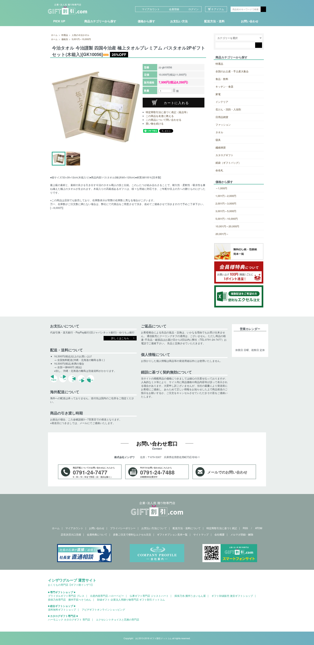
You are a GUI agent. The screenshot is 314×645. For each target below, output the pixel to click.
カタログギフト (224, 155)
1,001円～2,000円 (226, 196)
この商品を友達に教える (160, 116)
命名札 (219, 170)
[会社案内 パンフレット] (157, 553)
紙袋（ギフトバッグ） (228, 162)
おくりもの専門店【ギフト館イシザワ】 (71, 584)
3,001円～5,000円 (226, 211)
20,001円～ (222, 234)
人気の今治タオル (80, 34)
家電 (218, 94)
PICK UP (59, 21)
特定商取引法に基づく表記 (221, 528)
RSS (245, 528)
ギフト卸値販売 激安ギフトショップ (232, 596)
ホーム (54, 34)
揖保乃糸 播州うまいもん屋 (190, 596)
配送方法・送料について (187, 528)
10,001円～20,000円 (227, 226)
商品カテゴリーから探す (100, 21)
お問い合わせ (249, 21)
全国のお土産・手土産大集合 (232, 71)
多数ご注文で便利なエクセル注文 (132, 534)
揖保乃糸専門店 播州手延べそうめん (69, 599)
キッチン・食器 (224, 86)
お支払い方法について (154, 528)
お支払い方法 (179, 21)
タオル (219, 132)
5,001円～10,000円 (81, 39)
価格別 (64, 39)
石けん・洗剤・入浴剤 (228, 109)
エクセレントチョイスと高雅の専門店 (117, 619)
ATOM (258, 528)
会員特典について (97, 534)
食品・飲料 (222, 79)
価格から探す (146, 21)
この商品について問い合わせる (163, 119)
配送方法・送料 (214, 21)
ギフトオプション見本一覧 (172, 534)
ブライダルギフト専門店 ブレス (66, 596)
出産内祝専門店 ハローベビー (107, 596)
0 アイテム (217, 9)
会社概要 (219, 534)
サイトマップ (201, 534)
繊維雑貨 (221, 147)
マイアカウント (151, 9)
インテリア (222, 102)
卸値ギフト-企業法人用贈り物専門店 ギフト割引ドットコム (131, 599)
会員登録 (174, 9)
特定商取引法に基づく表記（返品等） (167, 112)
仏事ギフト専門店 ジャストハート (149, 596)
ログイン (193, 9)
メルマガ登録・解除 (241, 534)
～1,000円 (221, 188)
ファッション (223, 124)
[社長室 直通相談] (84, 553)
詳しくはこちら (120, 338)
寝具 (218, 140)
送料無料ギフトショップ (62, 609)
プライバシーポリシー (123, 528)
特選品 (64, 34)
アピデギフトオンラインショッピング (103, 609)
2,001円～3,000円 (226, 203)
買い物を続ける (155, 123)
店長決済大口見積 (71, 534)
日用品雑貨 (222, 117)
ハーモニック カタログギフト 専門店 (69, 619)
